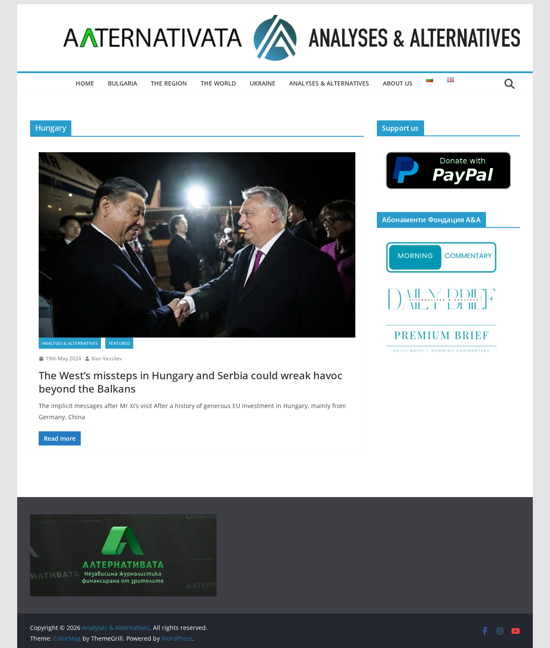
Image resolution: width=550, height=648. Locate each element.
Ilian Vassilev (107, 358)
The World (218, 83)
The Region (169, 83)
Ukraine (262, 83)
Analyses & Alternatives (329, 83)
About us (397, 83)
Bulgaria (122, 83)
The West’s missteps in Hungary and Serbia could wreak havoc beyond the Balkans (190, 382)
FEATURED (119, 343)
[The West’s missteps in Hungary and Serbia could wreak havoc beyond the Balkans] (197, 245)
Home (85, 83)
